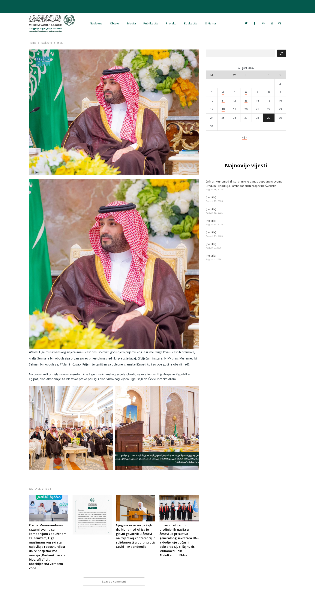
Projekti (171, 23)
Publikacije (150, 23)
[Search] (281, 53)
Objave (115, 23)
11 (223, 100)
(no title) (211, 197)
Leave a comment (114, 581)
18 (223, 109)
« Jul (244, 137)
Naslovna (96, 23)
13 (246, 100)
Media (131, 23)
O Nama (210, 23)
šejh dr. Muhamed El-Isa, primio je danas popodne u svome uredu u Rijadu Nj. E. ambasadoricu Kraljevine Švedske (244, 184)
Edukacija (190, 23)
